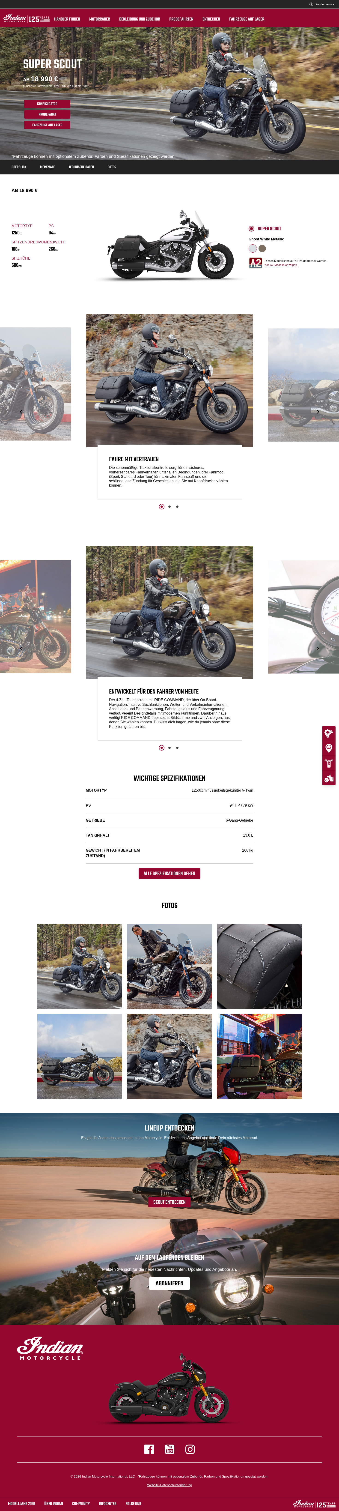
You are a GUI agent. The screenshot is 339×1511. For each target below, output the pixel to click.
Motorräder (99, 19)
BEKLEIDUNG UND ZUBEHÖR (139, 19)
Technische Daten (81, 167)
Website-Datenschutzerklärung (169, 1485)
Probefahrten (181, 19)
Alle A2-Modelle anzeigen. (281, 265)
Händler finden (67, 19)
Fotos (112, 167)
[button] (21, 412)
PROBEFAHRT (47, 115)
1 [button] (161, 506)
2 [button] (169, 506)
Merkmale (47, 167)
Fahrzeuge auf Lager (246, 19)
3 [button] (177, 506)
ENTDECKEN (211, 19)
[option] (169, 408)
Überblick (19, 167)
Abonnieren (169, 1284)
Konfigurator (47, 104)
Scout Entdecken (169, 1202)
